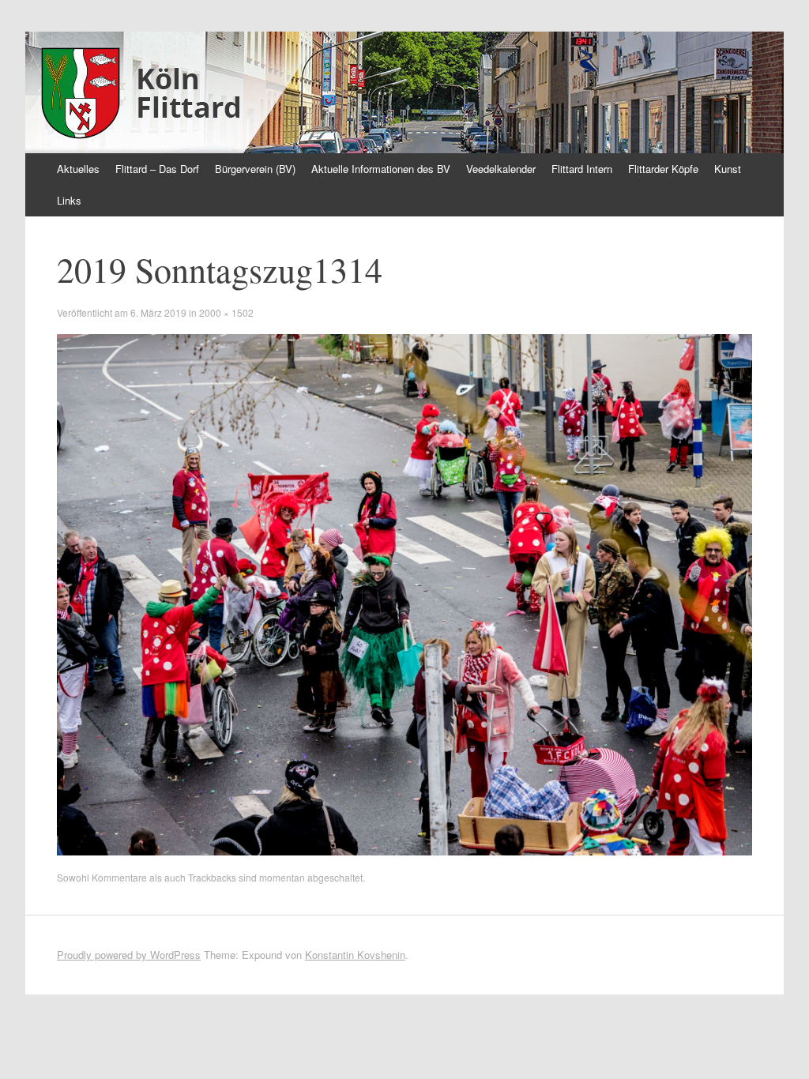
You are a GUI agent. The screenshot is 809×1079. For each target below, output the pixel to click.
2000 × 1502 (226, 312)
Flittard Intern (581, 168)
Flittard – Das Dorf (157, 168)
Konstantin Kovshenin (355, 954)
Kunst (727, 168)
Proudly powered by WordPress (129, 954)
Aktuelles (78, 168)
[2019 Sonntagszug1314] (404, 851)
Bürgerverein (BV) (255, 168)
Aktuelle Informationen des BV (380, 168)
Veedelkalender (501, 168)
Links (69, 200)
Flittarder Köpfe (663, 168)
